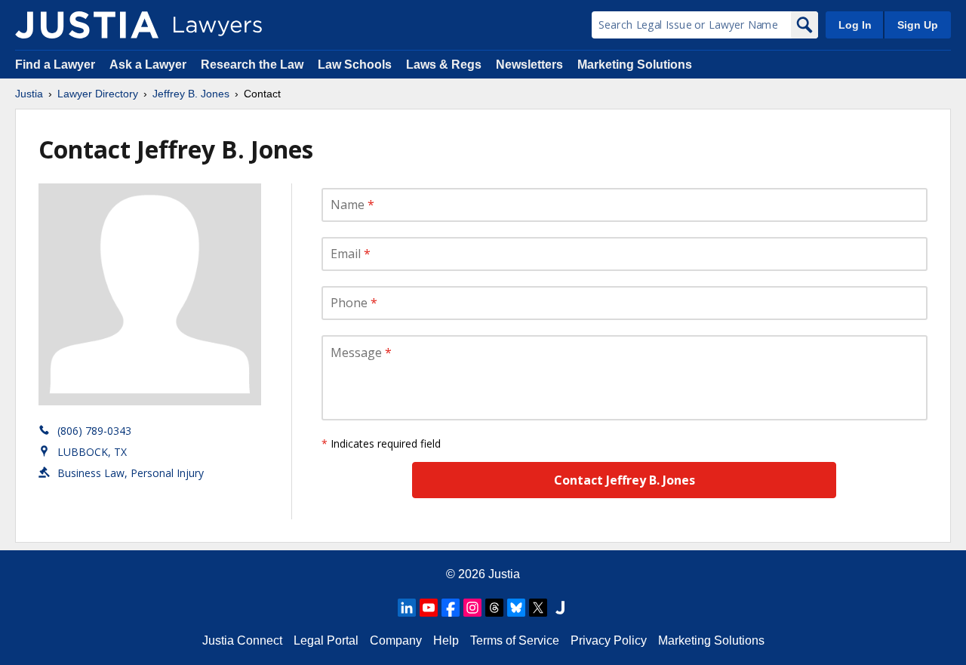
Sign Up (917, 25)
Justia (29, 94)
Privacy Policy (609, 640)
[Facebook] (450, 608)
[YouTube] (429, 608)
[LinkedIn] (407, 608)
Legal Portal (326, 640)
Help (446, 640)
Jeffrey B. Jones (190, 94)
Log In (855, 25)
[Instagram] (472, 608)
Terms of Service (514, 640)
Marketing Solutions (634, 64)
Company (396, 640)
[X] (538, 608)
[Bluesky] (516, 608)
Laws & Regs (443, 64)
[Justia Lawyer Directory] (86, 24)
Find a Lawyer (55, 64)
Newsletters (529, 64)
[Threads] (494, 608)
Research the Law (252, 64)
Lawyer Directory (97, 94)
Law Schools (355, 64)
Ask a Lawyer (149, 64)
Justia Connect (242, 640)
